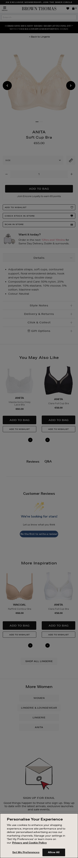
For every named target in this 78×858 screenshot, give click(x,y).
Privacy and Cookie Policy (29, 842)
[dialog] (39, 835)
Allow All (53, 852)
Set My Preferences (25, 852)
